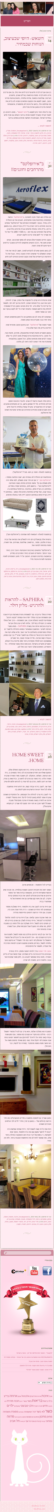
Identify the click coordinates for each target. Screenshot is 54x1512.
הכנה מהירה (13, 1400)
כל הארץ (28, 574)
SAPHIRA (22, 626)
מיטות (45, 140)
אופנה (6, 1217)
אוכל (50, 1396)
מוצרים (13, 731)
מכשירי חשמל (18, 1221)
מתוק (49, 1416)
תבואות (22, 1421)
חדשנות (36, 133)
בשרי (25, 1401)
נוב (50, 599)
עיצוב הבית (33, 576)
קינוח (43, 1421)
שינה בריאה (8, 576)
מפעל (49, 135)
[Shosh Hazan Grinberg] (31, 8)
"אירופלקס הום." (44, 480)
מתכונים (35, 1417)
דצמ (49, 38)
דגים (21, 1401)
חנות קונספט (16, 138)
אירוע (49, 726)
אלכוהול (25, 1396)
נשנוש (29, 1417)
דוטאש (34, 138)
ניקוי (16, 726)
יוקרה (28, 133)
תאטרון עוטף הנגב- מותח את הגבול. (40, 1361)
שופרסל (32, 1421)
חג (5, 1401)
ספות (21, 140)
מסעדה (14, 1411)
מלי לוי (16, 574)
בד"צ (6, 1396)
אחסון (49, 1219)
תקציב (19, 1224)
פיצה (16, 1417)
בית (45, 133)
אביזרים (10, 135)
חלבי (31, 1405)
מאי (50, 755)
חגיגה (8, 569)
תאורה (24, 1224)
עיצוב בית (40, 1224)
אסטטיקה (35, 726)
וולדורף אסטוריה (45, 731)
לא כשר (40, 1411)
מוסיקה (21, 1412)
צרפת (37, 729)
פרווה (10, 1416)
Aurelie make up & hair (12, 729)
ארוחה (13, 1395)
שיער (33, 729)
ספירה (31, 734)
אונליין (8, 131)
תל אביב (15, 1420)
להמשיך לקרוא (44, 126)
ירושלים (19, 731)
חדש (41, 133)
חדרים (29, 1221)
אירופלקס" (33, 325)
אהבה (14, 724)
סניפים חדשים (46, 576)
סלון (24, 140)
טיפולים (32, 731)
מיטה (9, 133)
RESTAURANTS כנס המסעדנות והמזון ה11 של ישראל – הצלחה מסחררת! (28, 1357)
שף (27, 1421)
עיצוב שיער (47, 729)
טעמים (17, 1406)
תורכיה (20, 135)
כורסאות (34, 574)
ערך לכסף (25, 576)
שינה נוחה (48, 579)
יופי (28, 731)
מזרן (40, 571)
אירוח (39, 1396)
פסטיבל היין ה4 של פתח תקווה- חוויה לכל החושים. (36, 1365)
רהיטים (25, 135)
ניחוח (20, 726)
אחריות (44, 138)
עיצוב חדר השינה (44, 951)
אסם (19, 1396)
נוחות (6, 1221)
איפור (9, 724)
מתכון (42, 1416)
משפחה (17, 1219)
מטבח (23, 1219)
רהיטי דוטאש (23, 112)
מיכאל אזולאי (37, 140)
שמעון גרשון (40, 579)
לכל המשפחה (15, 133)
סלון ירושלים (38, 734)
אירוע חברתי (43, 726)
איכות (49, 133)
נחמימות (30, 140)
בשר (29, 1401)
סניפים (7, 574)
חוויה (40, 1406)
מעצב (11, 1221)
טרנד (32, 133)
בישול (45, 1401)
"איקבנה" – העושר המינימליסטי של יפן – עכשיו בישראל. (34, 1353)
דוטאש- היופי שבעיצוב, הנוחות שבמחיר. (24, 41)
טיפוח (29, 726)
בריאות (13, 569)
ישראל (23, 133)
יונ (50, 164)
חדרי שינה (35, 1221)
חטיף (36, 1406)
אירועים (33, 1396)
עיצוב (36, 135)
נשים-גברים (43, 135)
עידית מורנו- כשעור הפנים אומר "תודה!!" (39, 1370)
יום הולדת (41, 574)
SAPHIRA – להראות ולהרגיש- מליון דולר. (24, 603)
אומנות (13, 131)
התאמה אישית (26, 138)
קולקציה (31, 135)
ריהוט (40, 143)
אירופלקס (14, 571)
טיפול (24, 726)
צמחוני (49, 1421)
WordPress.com (39, 1509)
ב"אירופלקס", (18, 217)
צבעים (34, 1224)
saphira (23, 729)
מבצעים (21, 574)
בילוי (50, 1401)
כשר (48, 1411)
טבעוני (24, 1405)
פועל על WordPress (38, 1506)
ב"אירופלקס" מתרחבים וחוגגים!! (27, 167)
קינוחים (38, 1421)
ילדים (10, 1405)
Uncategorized (21, 131)
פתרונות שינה (17, 576)
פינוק (28, 571)
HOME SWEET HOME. (28, 758)
